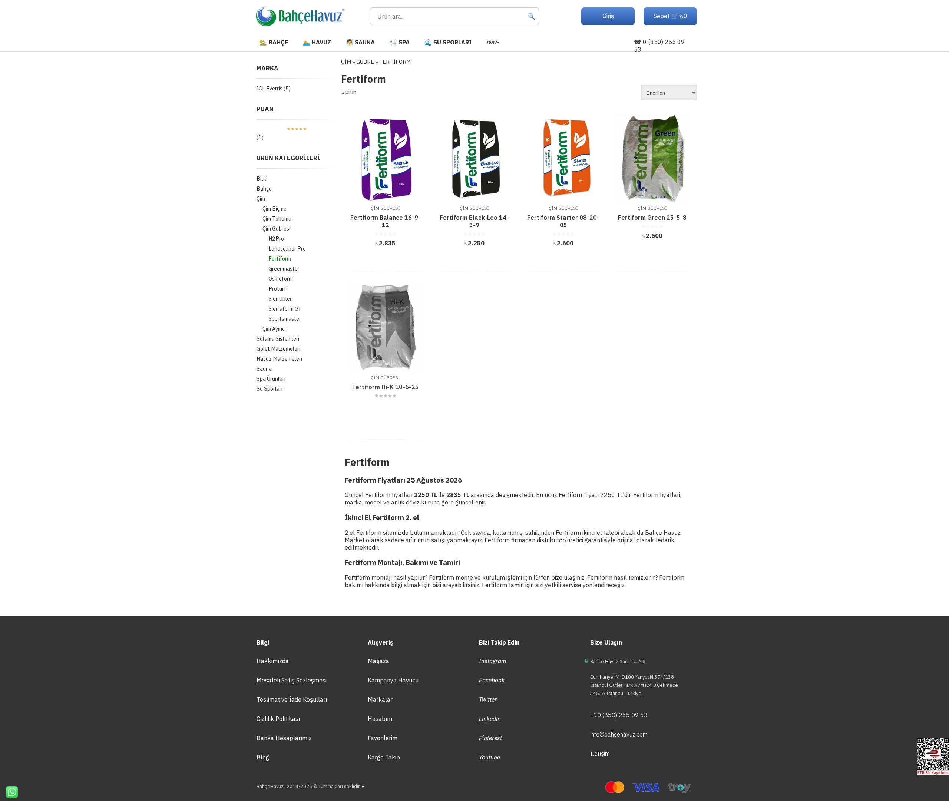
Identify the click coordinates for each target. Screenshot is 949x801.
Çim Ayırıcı (274, 328)
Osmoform (280, 278)
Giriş (608, 16)
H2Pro (276, 238)
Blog (263, 757)
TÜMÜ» (492, 42)
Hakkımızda (273, 661)
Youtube (489, 757)
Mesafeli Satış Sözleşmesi (292, 680)
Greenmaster (284, 268)
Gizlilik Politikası (278, 718)
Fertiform (279, 258)
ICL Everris (269, 88)
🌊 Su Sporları (448, 42)
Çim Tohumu (276, 218)
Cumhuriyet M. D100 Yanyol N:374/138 (632, 677)
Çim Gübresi (276, 228)
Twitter (488, 699)
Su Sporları (269, 388)
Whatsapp (9, 792)
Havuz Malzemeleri (279, 358)
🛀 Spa (400, 42)
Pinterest (490, 738)
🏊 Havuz (317, 42)
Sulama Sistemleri (278, 338)
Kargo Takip (384, 757)
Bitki (262, 178)
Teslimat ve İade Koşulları (292, 699)
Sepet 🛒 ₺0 (670, 16)
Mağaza (378, 661)
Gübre (365, 61)
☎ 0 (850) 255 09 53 (659, 45)
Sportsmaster (284, 318)
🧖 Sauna (360, 42)
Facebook (492, 680)
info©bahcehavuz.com (619, 734)
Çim (261, 198)
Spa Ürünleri (271, 378)
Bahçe (264, 188)
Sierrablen (280, 298)
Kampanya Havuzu (393, 680)
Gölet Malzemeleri (278, 348)
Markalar (380, 699)
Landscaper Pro (287, 248)
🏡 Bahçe (273, 42)
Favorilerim (382, 738)
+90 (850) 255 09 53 (619, 715)
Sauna (264, 368)
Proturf (277, 288)
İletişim (600, 753)
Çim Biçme (274, 208)
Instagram (492, 661)
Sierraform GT (285, 308)
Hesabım (380, 718)
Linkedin (490, 718)
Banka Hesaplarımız (284, 738)
